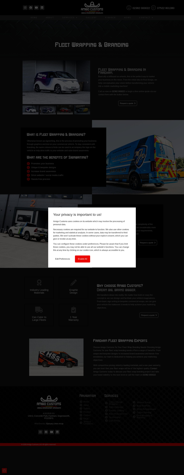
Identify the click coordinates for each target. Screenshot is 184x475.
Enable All (82, 259)
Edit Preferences (62, 259)
